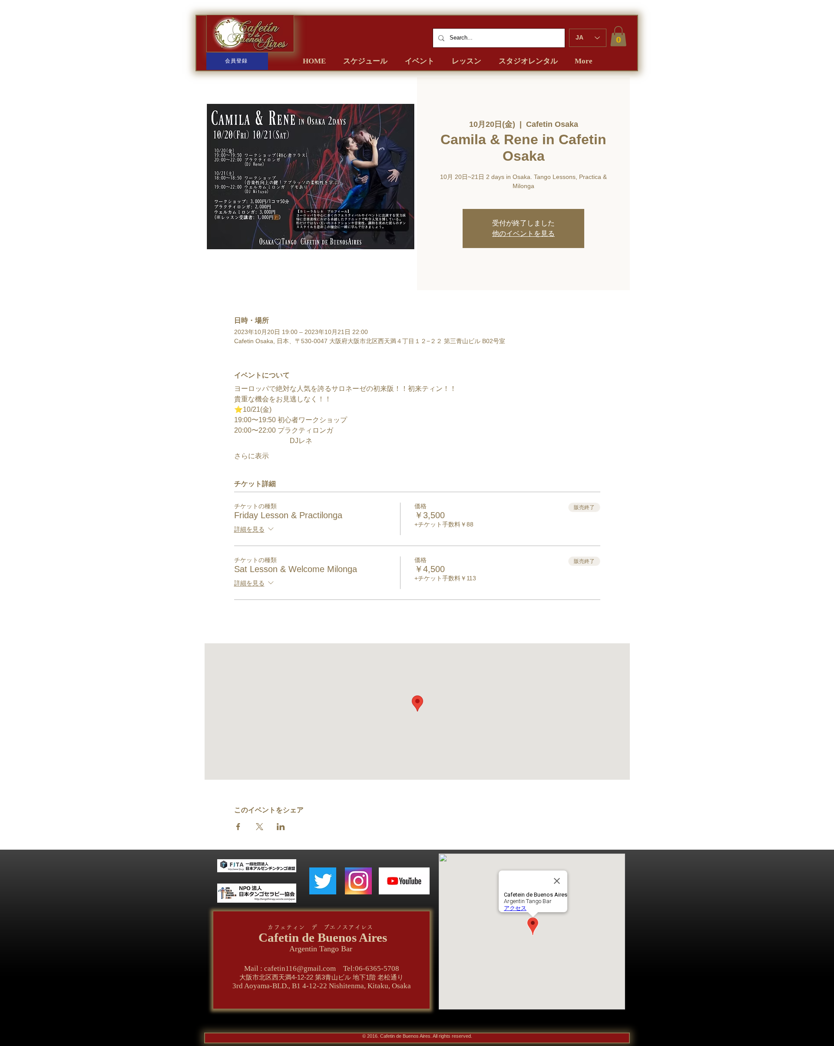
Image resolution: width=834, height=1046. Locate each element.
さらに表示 (251, 456)
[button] (618, 36)
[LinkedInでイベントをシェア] (281, 826)
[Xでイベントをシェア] (259, 826)
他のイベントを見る (523, 233)
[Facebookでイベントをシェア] (238, 826)
